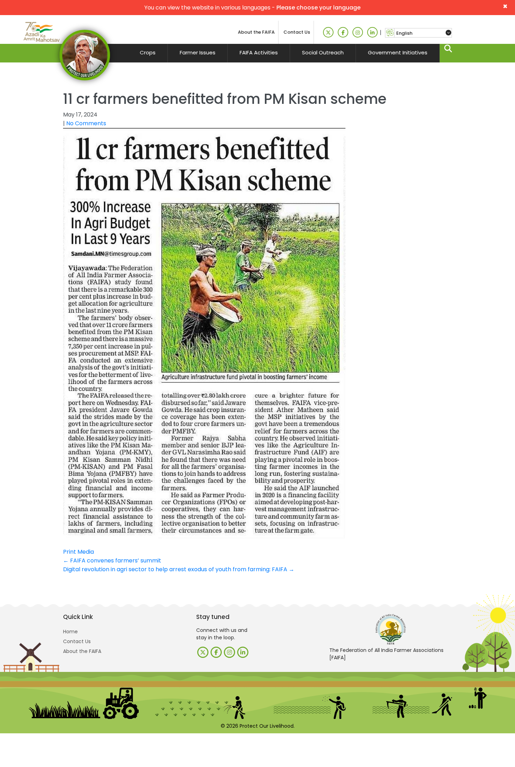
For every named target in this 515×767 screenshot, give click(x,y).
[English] (423, 33)
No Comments (86, 123)
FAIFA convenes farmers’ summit (112, 560)
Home (70, 631)
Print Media (78, 552)
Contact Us (296, 32)
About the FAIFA (256, 32)
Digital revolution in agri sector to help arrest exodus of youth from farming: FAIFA (178, 569)
